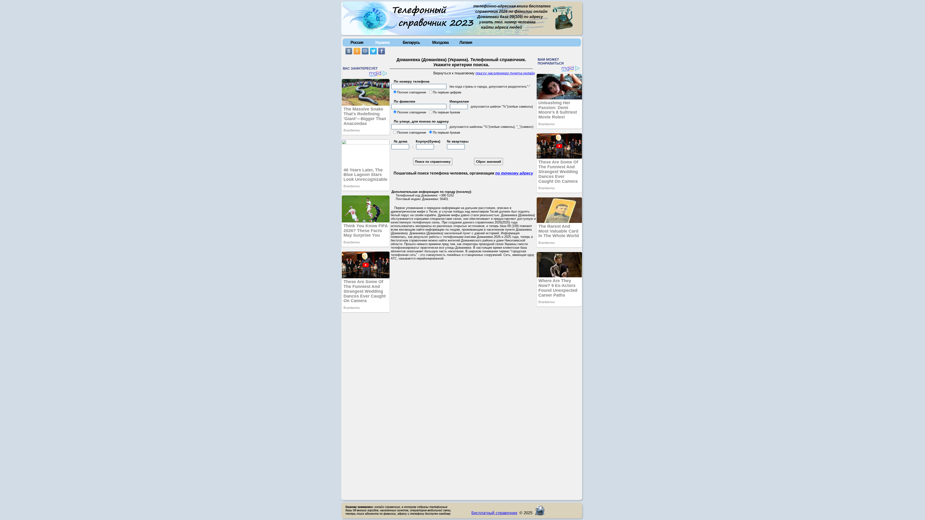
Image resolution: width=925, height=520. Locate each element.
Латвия (465, 42)
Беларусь (411, 42)
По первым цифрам (447, 92)
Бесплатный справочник (494, 512)
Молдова (440, 42)
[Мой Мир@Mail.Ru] (365, 51)
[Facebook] (381, 51)
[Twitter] (373, 51)
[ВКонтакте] (348, 51)
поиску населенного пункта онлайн (505, 73)
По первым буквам (446, 112)
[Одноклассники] (357, 51)
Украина (382, 42)
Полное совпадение (411, 92)
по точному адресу (514, 173)
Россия (356, 42)
